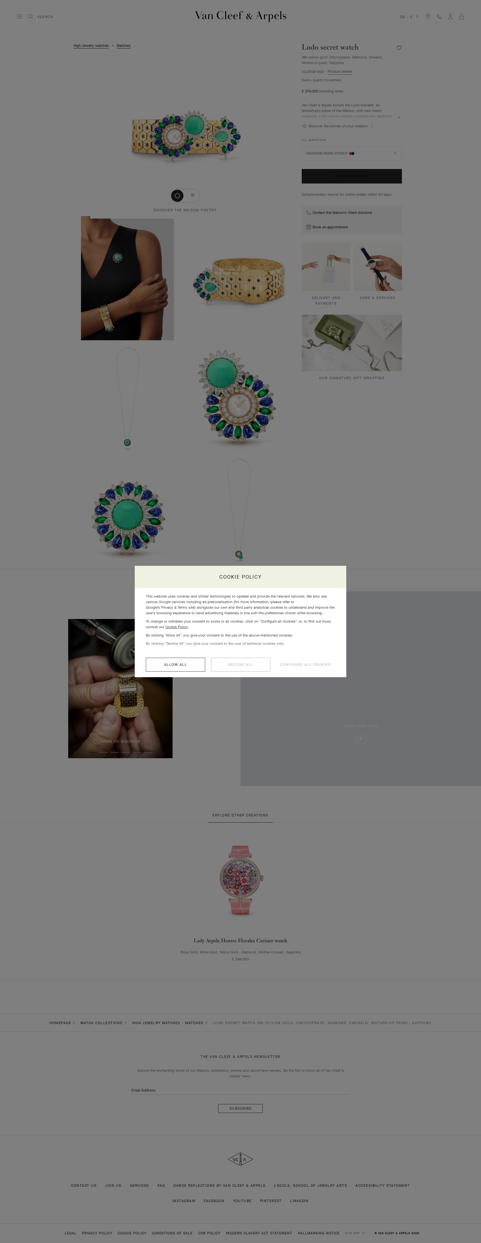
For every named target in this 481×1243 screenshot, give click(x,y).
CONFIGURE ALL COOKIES (305, 664)
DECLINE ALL (240, 664)
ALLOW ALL (175, 664)
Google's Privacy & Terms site (170, 607)
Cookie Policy (176, 627)
